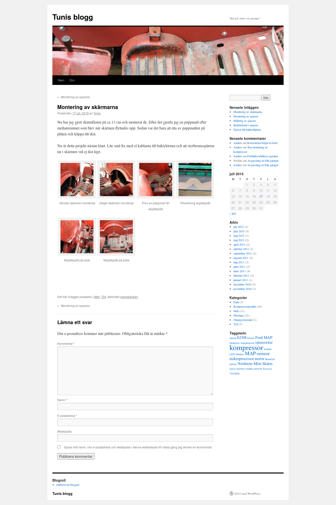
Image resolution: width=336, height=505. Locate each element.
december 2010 (242, 284)
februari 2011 (241, 275)
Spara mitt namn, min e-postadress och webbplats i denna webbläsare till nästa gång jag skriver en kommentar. (138, 447)
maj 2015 (238, 235)
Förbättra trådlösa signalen (262, 156)
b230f (241, 337)
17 (261, 196)
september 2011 (242, 253)
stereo (232, 368)
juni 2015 (238, 231)
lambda (268, 349)
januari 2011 (240, 280)
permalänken (129, 297)
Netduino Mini (249, 363)
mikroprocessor (241, 358)
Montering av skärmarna (247, 112)
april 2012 (239, 244)
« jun (232, 213)
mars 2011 (239, 271)
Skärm (267, 363)
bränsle (251, 338)
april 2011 (239, 266)
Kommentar (66, 343)
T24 (103, 297)
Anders (237, 143)
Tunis (97, 113)
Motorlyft (270, 359)
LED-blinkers (236, 354)
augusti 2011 (240, 258)
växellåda (234, 373)
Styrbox (241, 368)
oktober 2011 (241, 249)
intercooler (264, 342)
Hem (61, 80)
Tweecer (267, 368)
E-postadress (67, 415)
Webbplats (64, 431)
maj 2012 (238, 240)
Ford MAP (263, 337)
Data (236, 302)
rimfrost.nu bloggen (67, 485)
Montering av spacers (73, 97)
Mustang (238, 315)
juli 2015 (238, 227)
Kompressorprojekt (244, 306)
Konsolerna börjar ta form (262, 143)
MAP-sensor (257, 353)
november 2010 (242, 289)
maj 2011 (238, 262)
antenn (232, 338)
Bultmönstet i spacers (245, 125)
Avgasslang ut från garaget (262, 160)
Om (72, 80)
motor (259, 358)
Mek (97, 297)
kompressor (246, 347)
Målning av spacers (244, 121)
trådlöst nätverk (253, 368)
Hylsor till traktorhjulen (247, 129)
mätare (233, 364)
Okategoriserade (242, 320)
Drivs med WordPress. (247, 493)
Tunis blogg (72, 16)
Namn (62, 400)
